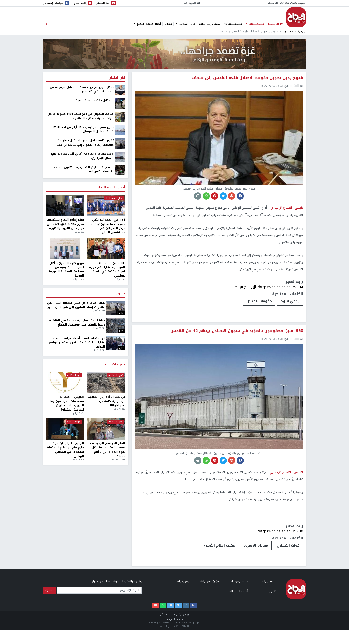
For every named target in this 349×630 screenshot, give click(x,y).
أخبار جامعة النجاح (148, 24)
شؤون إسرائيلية (210, 24)
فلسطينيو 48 (233, 24)
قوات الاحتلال (288, 545)
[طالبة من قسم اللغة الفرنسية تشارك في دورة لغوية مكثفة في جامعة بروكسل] (106, 248)
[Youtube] (155, 605)
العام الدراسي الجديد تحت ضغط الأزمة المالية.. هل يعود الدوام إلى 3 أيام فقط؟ (106, 449)
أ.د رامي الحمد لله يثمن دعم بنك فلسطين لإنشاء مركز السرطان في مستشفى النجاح (108, 226)
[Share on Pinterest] (214, 196)
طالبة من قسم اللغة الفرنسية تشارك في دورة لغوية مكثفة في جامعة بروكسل (107, 269)
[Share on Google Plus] (231, 196)
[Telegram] (170, 605)
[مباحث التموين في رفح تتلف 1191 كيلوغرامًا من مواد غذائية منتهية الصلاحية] (120, 116)
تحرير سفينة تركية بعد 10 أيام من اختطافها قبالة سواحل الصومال (83, 129)
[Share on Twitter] (223, 196)
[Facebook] (193, 605)
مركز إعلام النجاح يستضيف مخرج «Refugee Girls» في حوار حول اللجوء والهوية (65, 224)
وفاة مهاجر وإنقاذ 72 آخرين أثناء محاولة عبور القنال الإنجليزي (82, 156)
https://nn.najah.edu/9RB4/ (280, 287)
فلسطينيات (256, 24)
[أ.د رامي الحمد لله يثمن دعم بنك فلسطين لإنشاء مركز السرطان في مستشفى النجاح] (106, 205)
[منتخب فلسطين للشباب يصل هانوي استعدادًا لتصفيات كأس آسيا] (120, 170)
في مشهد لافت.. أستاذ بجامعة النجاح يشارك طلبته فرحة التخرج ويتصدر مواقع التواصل (77, 342)
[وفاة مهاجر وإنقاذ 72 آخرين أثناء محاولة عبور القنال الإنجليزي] (120, 156)
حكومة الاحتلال (259, 301)
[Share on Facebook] (240, 196)
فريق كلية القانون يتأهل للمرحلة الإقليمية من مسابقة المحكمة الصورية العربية (66, 269)
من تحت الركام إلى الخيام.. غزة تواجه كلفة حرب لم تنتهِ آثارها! (106, 401)
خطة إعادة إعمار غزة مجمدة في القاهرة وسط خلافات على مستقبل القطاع (77, 322)
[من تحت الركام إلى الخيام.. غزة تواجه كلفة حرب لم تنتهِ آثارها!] (106, 382)
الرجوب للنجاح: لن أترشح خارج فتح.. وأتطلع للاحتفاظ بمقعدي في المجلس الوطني (65, 449)
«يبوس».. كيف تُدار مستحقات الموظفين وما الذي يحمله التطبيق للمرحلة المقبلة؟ (67, 403)
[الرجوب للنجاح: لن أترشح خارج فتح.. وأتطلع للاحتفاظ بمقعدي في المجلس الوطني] (65, 429)
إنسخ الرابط (243, 287)
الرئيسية (302, 31)
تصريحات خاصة (113, 364)
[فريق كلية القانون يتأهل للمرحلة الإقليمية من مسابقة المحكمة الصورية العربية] (65, 248)
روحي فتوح (290, 301)
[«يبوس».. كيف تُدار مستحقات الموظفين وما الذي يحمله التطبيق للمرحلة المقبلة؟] (65, 382)
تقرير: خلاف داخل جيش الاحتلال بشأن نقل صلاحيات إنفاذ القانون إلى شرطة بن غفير (84, 142)
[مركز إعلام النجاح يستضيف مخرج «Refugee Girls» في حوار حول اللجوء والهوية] (65, 205)
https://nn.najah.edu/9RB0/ (280, 531)
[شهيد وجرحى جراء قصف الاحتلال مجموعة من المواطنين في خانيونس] (120, 90)
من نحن (186, 614)
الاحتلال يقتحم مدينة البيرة (95, 100)
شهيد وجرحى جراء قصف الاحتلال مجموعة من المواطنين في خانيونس (82, 89)
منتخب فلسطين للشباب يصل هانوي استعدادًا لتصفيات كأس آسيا (81, 169)
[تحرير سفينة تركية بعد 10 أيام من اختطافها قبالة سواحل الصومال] (120, 130)
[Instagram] (186, 605)
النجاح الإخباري (296, 17)
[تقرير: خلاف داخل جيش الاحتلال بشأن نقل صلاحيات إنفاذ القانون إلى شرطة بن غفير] (120, 143)
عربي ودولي (187, 24)
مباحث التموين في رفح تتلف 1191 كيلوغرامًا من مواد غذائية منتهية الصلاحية (81, 116)
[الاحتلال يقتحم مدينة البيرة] (120, 103)
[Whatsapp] (163, 605)
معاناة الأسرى (256, 545)
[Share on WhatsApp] (206, 196)
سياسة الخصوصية (174, 619)
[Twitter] (178, 605)
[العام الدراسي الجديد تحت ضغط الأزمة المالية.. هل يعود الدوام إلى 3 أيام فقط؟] (106, 429)
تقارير (168, 24)
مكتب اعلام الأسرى (219, 545)
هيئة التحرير (165, 614)
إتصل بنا (177, 614)
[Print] (197, 196)
